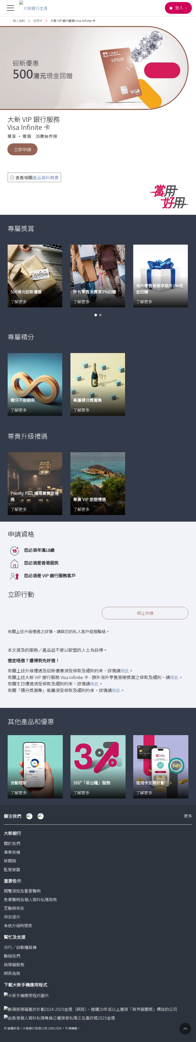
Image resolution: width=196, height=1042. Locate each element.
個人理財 (19, 20)
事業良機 (12, 852)
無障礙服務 (14, 964)
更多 (188, 816)
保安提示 (12, 917)
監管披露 (12, 869)
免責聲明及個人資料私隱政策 (30, 899)
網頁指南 (12, 973)
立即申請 (22, 149)
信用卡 (37, 20)
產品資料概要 (46, 177)
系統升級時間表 (18, 925)
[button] (95, 315)
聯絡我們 (12, 956)
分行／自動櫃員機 (20, 947)
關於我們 (12, 843)
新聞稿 (10, 861)
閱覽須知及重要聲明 (22, 891)
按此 (124, 670)
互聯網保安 (14, 908)
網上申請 (145, 613)
